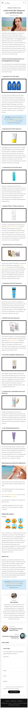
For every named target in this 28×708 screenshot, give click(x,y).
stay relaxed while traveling (12, 583)
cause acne (13, 496)
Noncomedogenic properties (10, 494)
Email (5, 676)
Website (5, 681)
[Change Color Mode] (23, 3)
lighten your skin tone (12, 340)
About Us (7, 701)
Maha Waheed (14, 602)
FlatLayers (17, 704)
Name (5, 670)
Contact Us (20, 701)
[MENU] (2, 3)
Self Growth (10, 7)
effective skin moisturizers (12, 226)
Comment (6, 656)
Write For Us (13, 701)
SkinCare (15, 7)
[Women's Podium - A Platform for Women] (7, 4)
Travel (19, 7)
